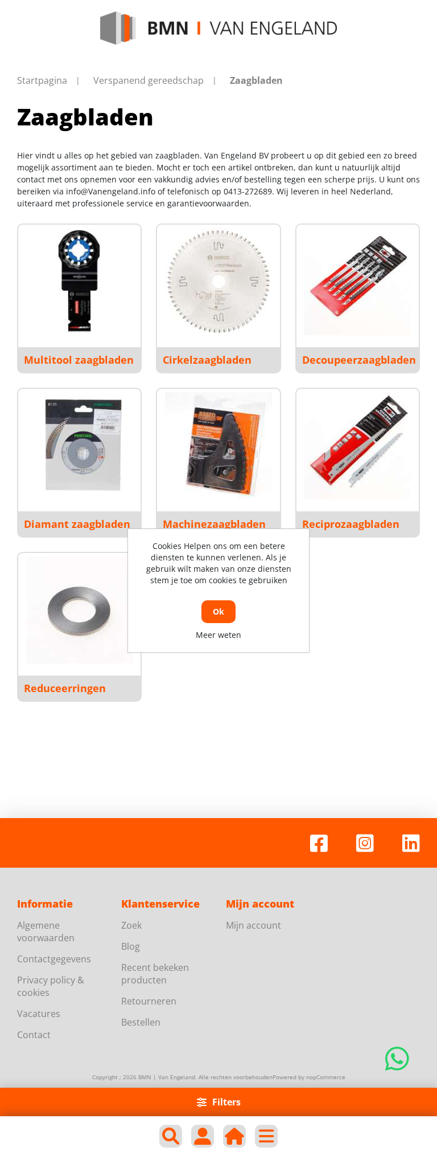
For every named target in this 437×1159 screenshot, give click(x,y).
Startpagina (42, 80)
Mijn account (253, 925)
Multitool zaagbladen (79, 360)
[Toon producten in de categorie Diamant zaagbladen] (80, 446)
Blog (130, 946)
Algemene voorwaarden (46, 931)
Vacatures (38, 1013)
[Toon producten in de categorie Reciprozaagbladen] (357, 446)
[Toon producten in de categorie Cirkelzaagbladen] (218, 282)
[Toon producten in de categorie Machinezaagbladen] (218, 446)
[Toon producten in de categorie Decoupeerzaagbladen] (357, 282)
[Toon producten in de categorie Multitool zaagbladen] (80, 282)
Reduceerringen (65, 688)
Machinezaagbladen (214, 524)
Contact (34, 1034)
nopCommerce (325, 1077)
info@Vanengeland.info (110, 191)
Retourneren (148, 1001)
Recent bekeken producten (155, 973)
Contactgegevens (54, 959)
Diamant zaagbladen (77, 524)
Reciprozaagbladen (350, 524)
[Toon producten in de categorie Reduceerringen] (80, 610)
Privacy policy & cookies (50, 986)
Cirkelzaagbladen (207, 360)
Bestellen (140, 1022)
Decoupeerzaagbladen (359, 360)
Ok (218, 611)
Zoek (131, 925)
